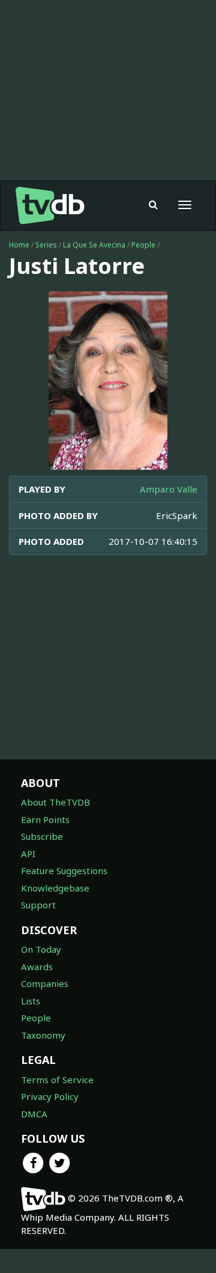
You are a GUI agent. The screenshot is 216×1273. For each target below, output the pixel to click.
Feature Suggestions (64, 870)
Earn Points (45, 819)
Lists (30, 1001)
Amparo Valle (168, 489)
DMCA (34, 1114)
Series (46, 245)
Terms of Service (57, 1080)
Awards (37, 967)
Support (38, 905)
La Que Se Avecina (94, 245)
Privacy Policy (50, 1096)
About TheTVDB (55, 802)
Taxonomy (43, 1035)
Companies (44, 983)
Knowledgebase (55, 888)
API (28, 854)
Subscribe (42, 836)
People (143, 245)
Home (19, 245)
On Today (41, 949)
